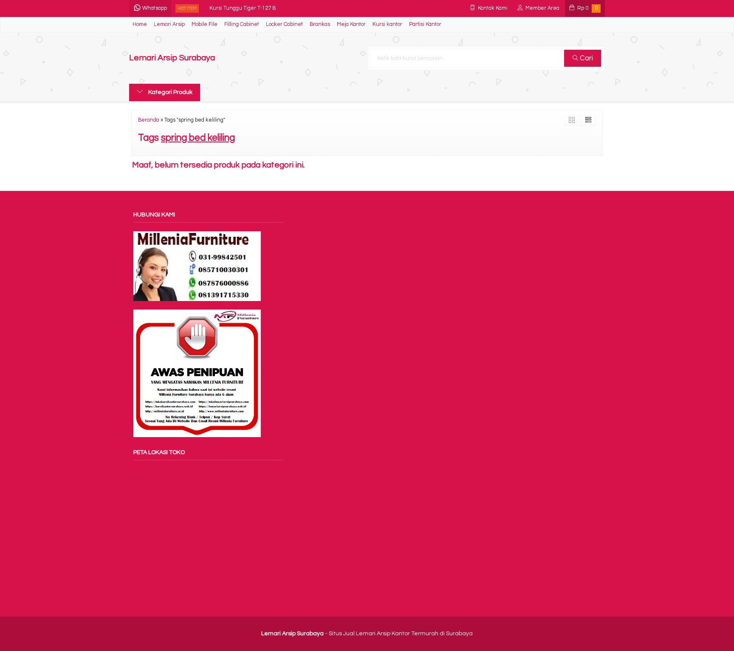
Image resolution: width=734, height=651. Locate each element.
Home (140, 24)
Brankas (320, 24)
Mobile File (204, 24)
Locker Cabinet (284, 24)
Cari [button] (585, 58)
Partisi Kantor (425, 24)
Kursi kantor (387, 24)
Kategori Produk (169, 92)
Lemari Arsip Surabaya (172, 58)
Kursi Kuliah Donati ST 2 (238, 13)
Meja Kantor (351, 24)
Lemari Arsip (169, 24)
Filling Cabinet (241, 24)
